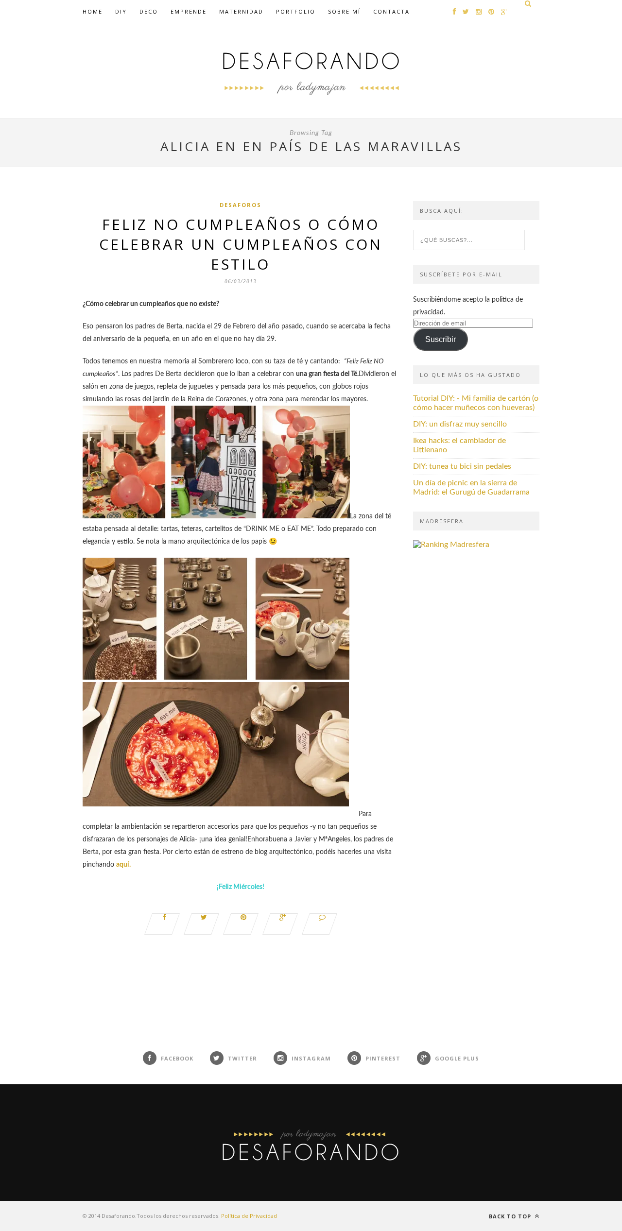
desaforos (240, 204)
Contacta (391, 11)
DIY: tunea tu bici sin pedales (462, 466)
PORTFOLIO (295, 11)
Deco (148, 11)
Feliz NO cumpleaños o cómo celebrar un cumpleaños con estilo (240, 244)
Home (93, 11)
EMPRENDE (189, 11)
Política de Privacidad (249, 1215)
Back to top (511, 1216)
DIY (121, 11)
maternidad (241, 11)
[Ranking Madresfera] (451, 544)
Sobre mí (344, 11)
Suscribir (440, 339)
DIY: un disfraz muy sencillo (460, 424)
